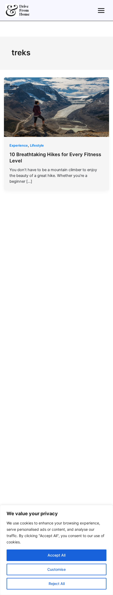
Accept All (56, 555)
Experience (18, 145)
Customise (56, 569)
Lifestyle (37, 145)
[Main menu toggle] (101, 10)
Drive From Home (24, 10)
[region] (56, 550)
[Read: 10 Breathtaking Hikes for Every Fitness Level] (56, 107)
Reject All (57, 583)
